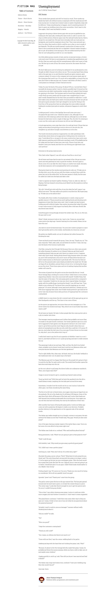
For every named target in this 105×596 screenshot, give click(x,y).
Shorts (47, 569)
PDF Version (43, 14)
